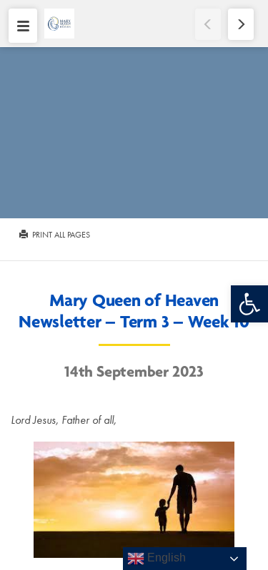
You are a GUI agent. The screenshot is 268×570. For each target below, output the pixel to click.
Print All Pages (60, 234)
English (165, 557)
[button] (249, 303)
